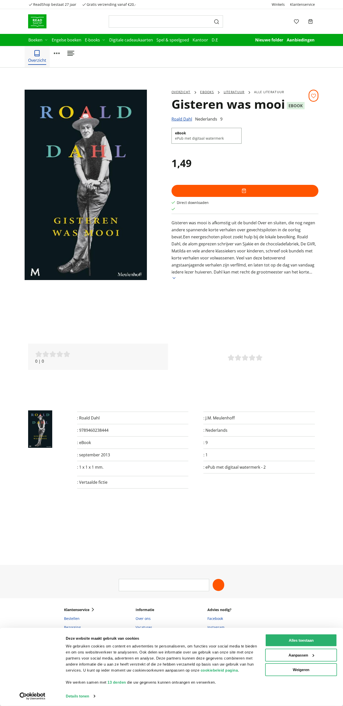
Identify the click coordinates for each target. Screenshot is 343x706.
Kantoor (200, 40)
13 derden (116, 682)
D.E (215, 40)
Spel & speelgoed (172, 40)
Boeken (35, 40)
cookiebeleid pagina (219, 670)
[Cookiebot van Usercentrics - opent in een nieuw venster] (32, 696)
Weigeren (301, 670)
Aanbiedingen (301, 40)
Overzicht (181, 92)
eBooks (207, 92)
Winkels (278, 4)
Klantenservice (302, 4)
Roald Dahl (182, 119)
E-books (92, 40)
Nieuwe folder (269, 40)
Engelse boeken (66, 40)
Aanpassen (298, 655)
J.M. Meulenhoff (220, 418)
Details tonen (77, 696)
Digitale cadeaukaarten (131, 40)
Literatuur (234, 92)
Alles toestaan (301, 640)
